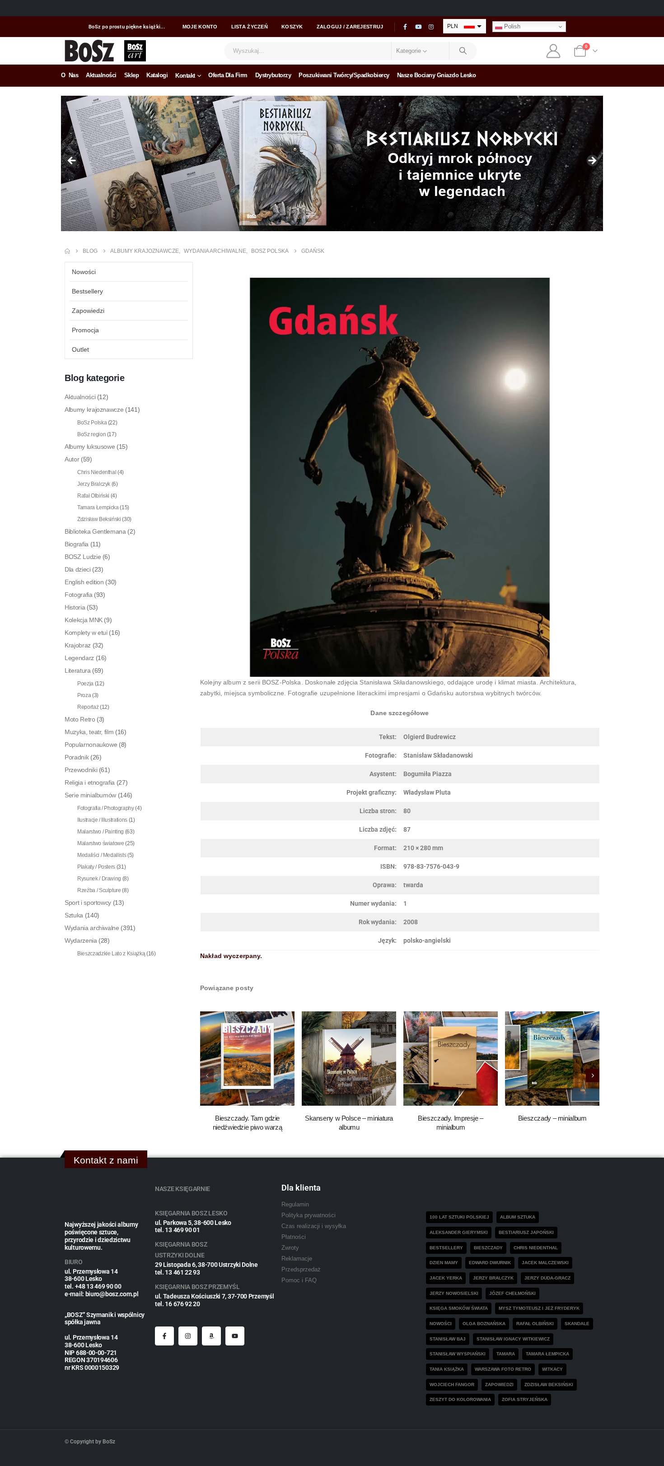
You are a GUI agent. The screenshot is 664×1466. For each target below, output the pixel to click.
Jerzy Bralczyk (93, 484)
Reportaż (87, 707)
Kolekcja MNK (84, 620)
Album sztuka (517, 1217)
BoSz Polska (92, 422)
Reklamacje (296, 1259)
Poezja (85, 683)
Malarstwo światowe (100, 843)
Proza (84, 695)
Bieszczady (488, 1247)
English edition (84, 582)
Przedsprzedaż (301, 1269)
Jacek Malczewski (545, 1262)
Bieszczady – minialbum (552, 1118)
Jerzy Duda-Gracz (547, 1277)
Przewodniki (81, 769)
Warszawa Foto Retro (503, 1369)
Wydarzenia (81, 940)
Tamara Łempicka (98, 507)
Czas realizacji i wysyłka (313, 1226)
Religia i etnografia (90, 782)
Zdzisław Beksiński (99, 519)
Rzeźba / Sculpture (99, 890)
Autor (72, 459)
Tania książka (447, 1369)
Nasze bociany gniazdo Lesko (436, 75)
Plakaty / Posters (96, 867)
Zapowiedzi (88, 310)
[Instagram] (431, 27)
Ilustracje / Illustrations (102, 820)
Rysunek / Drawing (99, 878)
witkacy (552, 1369)
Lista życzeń (249, 26)
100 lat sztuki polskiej (459, 1217)
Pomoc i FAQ (299, 1280)
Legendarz (79, 657)
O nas (69, 75)
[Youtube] (418, 27)
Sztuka (74, 915)
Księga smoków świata (459, 1308)
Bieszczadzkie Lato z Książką (111, 953)
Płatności (293, 1237)
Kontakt (185, 75)
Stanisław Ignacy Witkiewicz (513, 1338)
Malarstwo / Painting (100, 831)
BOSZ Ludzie (83, 556)
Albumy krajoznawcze (94, 409)
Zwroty (290, 1248)
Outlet (80, 349)
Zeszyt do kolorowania (460, 1399)
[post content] (247, 1058)
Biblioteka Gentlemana (95, 531)
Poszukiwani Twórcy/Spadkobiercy (344, 75)
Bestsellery (87, 291)
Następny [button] (592, 161)
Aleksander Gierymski (459, 1232)
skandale (577, 1323)
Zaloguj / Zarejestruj (350, 26)
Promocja (85, 330)
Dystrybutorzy (273, 75)
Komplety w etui (86, 632)
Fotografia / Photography (105, 808)
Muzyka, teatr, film (89, 731)
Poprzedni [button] (72, 161)
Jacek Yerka (446, 1277)
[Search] (463, 51)
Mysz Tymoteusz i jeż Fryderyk (539, 1308)
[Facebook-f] (164, 1335)
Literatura (78, 670)
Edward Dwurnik (490, 1262)
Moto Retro (80, 719)
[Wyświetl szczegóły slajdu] (332, 163)
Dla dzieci (78, 569)
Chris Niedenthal (96, 472)
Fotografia (79, 594)
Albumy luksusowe (90, 446)
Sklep (131, 75)
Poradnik (77, 757)
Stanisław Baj (448, 1338)
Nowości (84, 271)
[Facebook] (405, 27)
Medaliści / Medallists (101, 855)
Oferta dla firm (228, 75)
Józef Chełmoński (512, 1293)
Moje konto (200, 26)
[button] (592, 1075)
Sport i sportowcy (88, 902)
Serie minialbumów (90, 795)
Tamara (505, 1353)
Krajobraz (78, 645)
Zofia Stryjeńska (524, 1399)
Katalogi (157, 75)
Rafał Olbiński (93, 496)
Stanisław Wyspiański (458, 1353)
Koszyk (292, 26)
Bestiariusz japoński (526, 1232)
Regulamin (295, 1204)
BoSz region (91, 434)
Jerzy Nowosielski (454, 1293)
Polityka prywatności (308, 1215)
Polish (511, 26)
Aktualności (101, 75)
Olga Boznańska (484, 1323)
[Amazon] (211, 1335)
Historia (75, 607)
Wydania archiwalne (92, 927)
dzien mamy (444, 1262)
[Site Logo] (90, 50)
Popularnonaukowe (91, 744)
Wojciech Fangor (452, 1384)
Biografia (77, 544)
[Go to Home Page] (67, 251)
